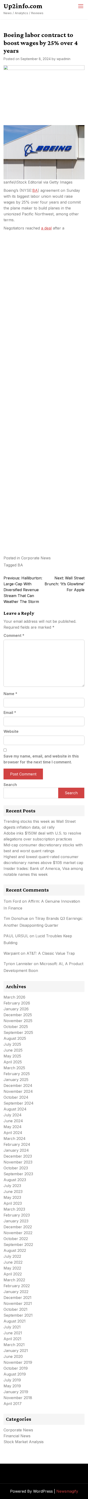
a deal (46, 228)
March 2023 (14, 1209)
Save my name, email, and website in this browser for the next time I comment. (41, 759)
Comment (14, 635)
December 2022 (18, 1227)
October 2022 (16, 1238)
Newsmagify (67, 1491)
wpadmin (63, 59)
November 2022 (18, 1232)
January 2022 (16, 1291)
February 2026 (17, 1003)
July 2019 (12, 1380)
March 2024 (15, 1138)
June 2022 (13, 1262)
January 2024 (16, 1150)
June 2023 (13, 1191)
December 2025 (18, 1014)
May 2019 (12, 1386)
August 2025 (15, 1038)
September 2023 (18, 1173)
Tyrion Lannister (18, 963)
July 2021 (12, 1327)
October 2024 (16, 1097)
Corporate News (36, 558)
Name (10, 693)
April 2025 (13, 1062)
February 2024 (17, 1144)
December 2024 (18, 1085)
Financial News (17, 1435)
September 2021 (18, 1315)
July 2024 (13, 1115)
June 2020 (13, 1356)
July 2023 (12, 1185)
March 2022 (14, 1280)
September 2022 (18, 1244)
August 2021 (15, 1321)
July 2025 (12, 1044)
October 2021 (15, 1309)
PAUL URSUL (16, 936)
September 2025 (18, 1032)
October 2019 (16, 1368)
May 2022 (12, 1268)
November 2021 (18, 1303)
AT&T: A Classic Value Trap (51, 953)
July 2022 (12, 1256)
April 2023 (13, 1203)
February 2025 (17, 1073)
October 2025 (16, 1026)
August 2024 (15, 1109)
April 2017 (13, 1403)
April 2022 (13, 1274)
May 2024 (13, 1126)
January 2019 (16, 1391)
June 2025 (13, 1050)
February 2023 (17, 1215)
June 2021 (13, 1333)
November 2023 (18, 1162)
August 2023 (15, 1179)
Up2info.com (23, 6)
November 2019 (18, 1362)
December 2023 (18, 1156)
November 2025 (18, 1020)
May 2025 (12, 1056)
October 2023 (16, 1168)
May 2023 (12, 1197)
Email (10, 712)
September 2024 (19, 1103)
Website (11, 731)
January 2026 (16, 1009)
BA (35, 190)
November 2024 (18, 1091)
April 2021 (12, 1338)
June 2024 (13, 1120)
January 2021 (16, 1350)
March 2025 (14, 1067)
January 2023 (16, 1221)
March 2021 (14, 1344)
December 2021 (17, 1297)
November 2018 (18, 1397)
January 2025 (16, 1079)
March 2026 (14, 997)
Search (10, 784)
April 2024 (13, 1132)
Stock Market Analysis (24, 1441)
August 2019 (15, 1374)
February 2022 (17, 1285)
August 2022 (15, 1250)
